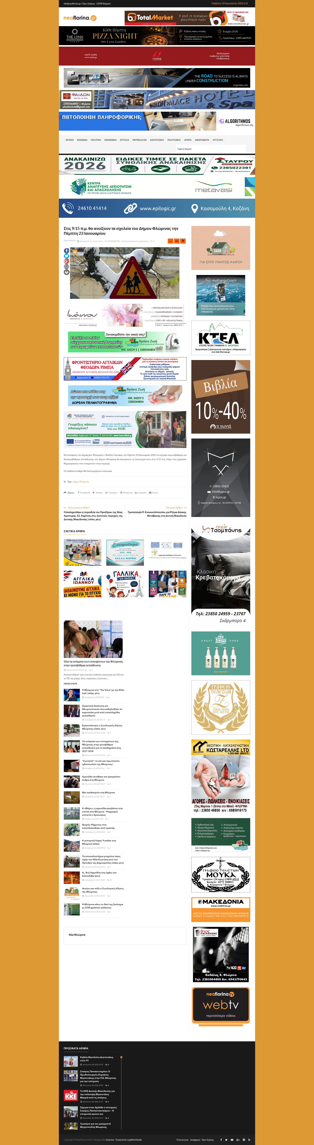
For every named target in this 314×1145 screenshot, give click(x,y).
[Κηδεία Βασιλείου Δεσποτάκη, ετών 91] (71, 1061)
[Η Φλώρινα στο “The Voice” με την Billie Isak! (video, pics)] (72, 695)
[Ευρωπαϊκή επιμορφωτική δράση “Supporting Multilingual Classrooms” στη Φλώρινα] (167, 552)
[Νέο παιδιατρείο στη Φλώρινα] (72, 797)
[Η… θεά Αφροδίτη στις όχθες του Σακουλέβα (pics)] (72, 877)
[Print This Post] (67, 272)
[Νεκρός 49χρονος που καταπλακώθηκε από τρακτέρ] (72, 830)
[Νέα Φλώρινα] (80, 18)
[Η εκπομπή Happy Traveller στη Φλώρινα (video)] (72, 845)
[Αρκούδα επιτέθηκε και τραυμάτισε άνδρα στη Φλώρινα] (72, 781)
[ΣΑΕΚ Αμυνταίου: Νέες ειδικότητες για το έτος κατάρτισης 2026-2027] (167, 584)
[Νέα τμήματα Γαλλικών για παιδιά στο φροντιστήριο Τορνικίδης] (125, 584)
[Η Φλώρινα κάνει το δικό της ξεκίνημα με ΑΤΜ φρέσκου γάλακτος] (72, 909)
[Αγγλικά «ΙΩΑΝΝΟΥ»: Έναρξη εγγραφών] (82, 584)
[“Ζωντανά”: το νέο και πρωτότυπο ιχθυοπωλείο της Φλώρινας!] (72, 766)
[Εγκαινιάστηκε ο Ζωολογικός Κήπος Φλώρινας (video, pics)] (72, 730)
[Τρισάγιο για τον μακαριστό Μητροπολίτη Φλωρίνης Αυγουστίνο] (71, 1128)
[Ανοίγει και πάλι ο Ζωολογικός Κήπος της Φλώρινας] (72, 893)
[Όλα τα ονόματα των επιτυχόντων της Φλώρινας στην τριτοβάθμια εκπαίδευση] (93, 639)
